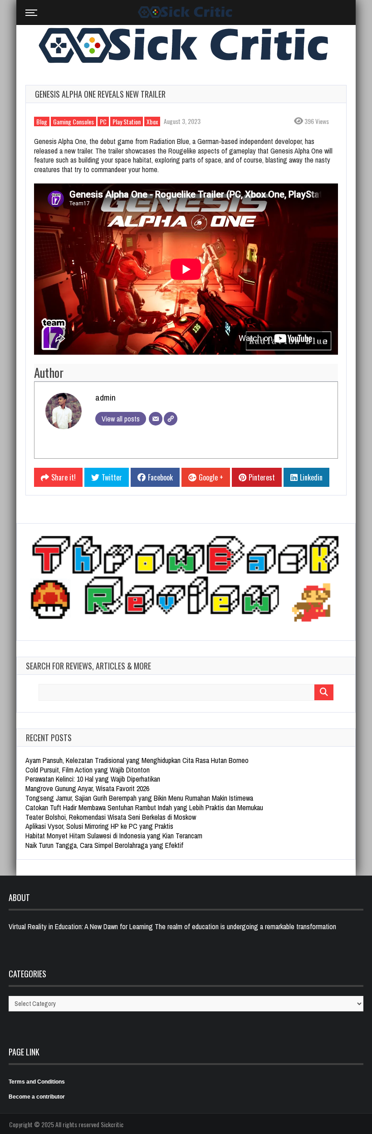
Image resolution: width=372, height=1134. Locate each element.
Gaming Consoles (73, 121)
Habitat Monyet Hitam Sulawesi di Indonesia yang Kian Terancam (113, 836)
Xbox (152, 121)
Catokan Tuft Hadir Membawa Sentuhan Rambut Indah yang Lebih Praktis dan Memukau (144, 807)
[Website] (170, 419)
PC (103, 121)
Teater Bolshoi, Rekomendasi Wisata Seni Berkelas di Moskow (110, 817)
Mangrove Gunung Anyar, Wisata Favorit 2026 (87, 788)
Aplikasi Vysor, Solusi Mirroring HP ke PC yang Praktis (99, 826)
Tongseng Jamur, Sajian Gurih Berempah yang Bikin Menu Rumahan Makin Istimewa (139, 798)
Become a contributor (37, 1097)
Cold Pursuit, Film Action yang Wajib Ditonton (87, 770)
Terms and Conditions (37, 1082)
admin (105, 397)
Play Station (127, 121)
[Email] (155, 419)
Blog (41, 121)
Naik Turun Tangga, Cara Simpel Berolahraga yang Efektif (104, 845)
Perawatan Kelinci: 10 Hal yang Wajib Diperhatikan (92, 779)
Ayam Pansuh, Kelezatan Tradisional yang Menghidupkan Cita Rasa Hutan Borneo (137, 760)
